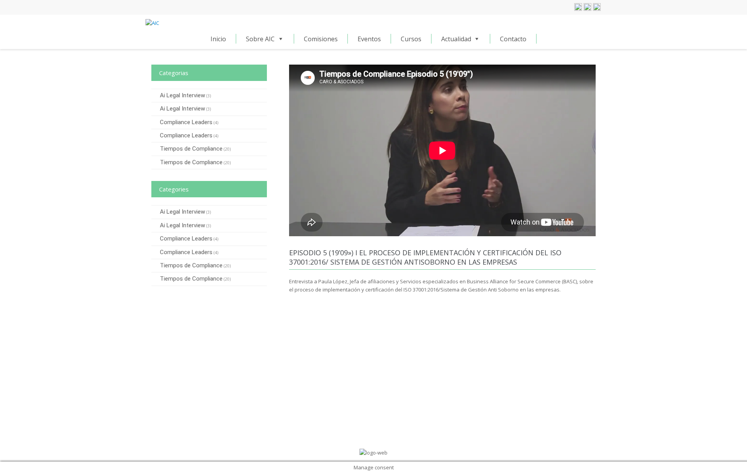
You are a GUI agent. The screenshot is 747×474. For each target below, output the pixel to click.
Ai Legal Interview (182, 95)
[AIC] (152, 22)
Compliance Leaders (186, 122)
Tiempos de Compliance (191, 148)
